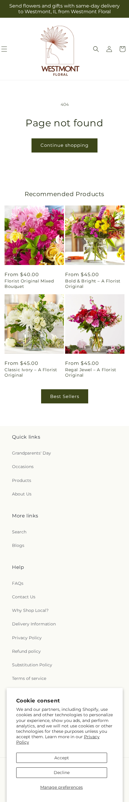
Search (19, 532)
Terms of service (29, 678)
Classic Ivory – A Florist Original (30, 372)
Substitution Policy (32, 665)
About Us (22, 494)
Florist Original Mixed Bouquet (29, 283)
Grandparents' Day (31, 453)
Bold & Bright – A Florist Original (93, 283)
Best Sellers (64, 396)
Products (21, 480)
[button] (96, 49)
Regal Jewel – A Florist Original (90, 372)
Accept (61, 757)
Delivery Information (34, 624)
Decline (62, 772)
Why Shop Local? (30, 610)
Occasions (23, 466)
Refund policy (26, 651)
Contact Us (23, 597)
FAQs (17, 583)
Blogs (18, 545)
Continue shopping (64, 145)
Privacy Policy (27, 637)
